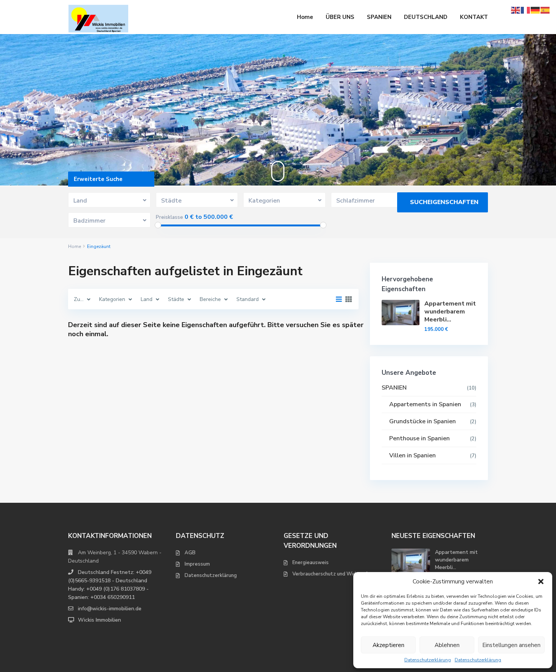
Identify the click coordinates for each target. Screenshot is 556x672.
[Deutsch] (535, 9)
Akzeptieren (388, 645)
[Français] (526, 9)
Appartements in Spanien (425, 404)
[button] (541, 581)
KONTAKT (474, 17)
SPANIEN (379, 17)
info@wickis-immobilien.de (109, 608)
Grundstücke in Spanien (422, 421)
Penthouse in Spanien (419, 438)
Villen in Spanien (412, 455)
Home (305, 17)
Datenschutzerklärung (427, 660)
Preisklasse (169, 217)
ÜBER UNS (340, 17)
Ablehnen (447, 645)
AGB (190, 552)
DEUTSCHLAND (425, 17)
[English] (516, 9)
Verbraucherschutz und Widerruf (329, 574)
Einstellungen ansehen (511, 645)
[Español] (545, 9)
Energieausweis (310, 562)
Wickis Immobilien (99, 620)
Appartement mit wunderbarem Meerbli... (450, 311)
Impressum (197, 564)
